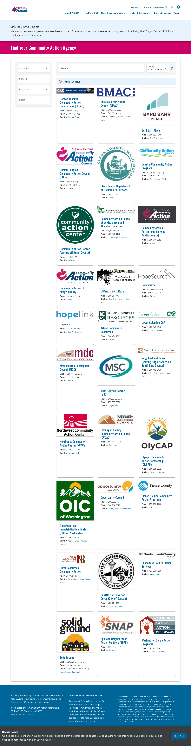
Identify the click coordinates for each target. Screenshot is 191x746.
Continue (179, 735)
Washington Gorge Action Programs (156, 642)
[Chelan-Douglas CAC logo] (75, 156)
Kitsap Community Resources (111, 330)
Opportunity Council (112, 497)
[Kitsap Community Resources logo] (116, 317)
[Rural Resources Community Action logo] (75, 558)
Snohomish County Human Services (157, 564)
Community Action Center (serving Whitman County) (75, 250)
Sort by (151, 66)
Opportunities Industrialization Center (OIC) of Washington (74, 529)
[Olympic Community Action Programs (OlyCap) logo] (157, 433)
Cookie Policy (43, 739)
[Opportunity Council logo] (116, 486)
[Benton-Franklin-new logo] (75, 90)
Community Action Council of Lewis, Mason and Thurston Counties (116, 222)
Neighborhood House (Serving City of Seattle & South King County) (156, 361)
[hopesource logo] (157, 274)
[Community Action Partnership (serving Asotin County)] (157, 214)
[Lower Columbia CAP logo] (157, 314)
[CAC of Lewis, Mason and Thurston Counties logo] (116, 210)
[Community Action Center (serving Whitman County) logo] (75, 225)
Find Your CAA (91, 13)
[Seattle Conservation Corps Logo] (116, 571)
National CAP (159, 7)
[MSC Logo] (116, 367)
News (176, 13)
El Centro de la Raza (112, 291)
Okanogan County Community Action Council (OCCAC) (116, 433)
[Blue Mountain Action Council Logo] (116, 92)
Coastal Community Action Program (157, 166)
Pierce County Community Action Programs (157, 497)
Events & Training (162, 13)
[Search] (172, 7)
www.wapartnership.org (22, 714)
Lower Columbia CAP (153, 322)
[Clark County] (116, 164)
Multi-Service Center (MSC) (113, 392)
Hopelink (65, 324)
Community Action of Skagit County (72, 290)
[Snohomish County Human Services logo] (157, 555)
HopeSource (149, 285)
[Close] (187, 25)
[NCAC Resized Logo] (75, 425)
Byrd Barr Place (151, 130)
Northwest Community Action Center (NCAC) (73, 443)
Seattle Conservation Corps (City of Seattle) (114, 596)
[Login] (178, 7)
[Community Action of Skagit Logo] (75, 276)
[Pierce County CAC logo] (157, 486)
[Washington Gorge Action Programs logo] (157, 625)
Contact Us (136, 7)
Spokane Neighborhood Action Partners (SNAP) (114, 640)
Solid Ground (67, 657)
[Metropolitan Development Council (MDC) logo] (75, 354)
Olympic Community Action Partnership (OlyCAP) (153, 460)
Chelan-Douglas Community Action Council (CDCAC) (75, 173)
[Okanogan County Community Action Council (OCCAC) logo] (116, 419)
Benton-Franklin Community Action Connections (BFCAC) (72, 102)
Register (147, 7)
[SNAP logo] (116, 624)
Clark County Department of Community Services (115, 188)
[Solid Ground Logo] (75, 633)
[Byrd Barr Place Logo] (157, 106)
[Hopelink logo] (75, 315)
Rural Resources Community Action (70, 569)
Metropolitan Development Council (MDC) (75, 367)
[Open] (46, 68)
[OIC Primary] (75, 500)
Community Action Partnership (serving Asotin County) (153, 231)
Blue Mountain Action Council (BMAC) (113, 103)
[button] (73, 13)
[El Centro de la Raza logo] (116, 277)
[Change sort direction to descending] (171, 68)
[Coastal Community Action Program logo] (157, 153)
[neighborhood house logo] (157, 350)
